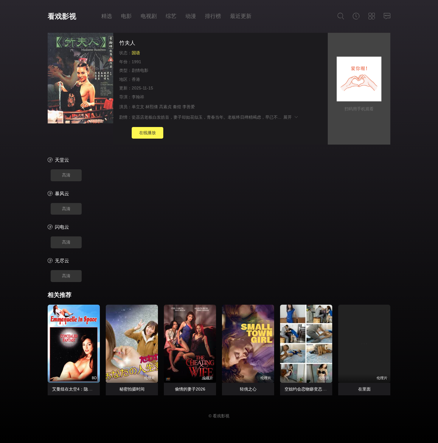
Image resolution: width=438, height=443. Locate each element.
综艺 (171, 16)
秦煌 (177, 106)
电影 (126, 16)
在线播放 (147, 132)
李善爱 (188, 106)
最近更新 (240, 16)
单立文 (138, 106)
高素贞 (165, 106)
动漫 (190, 16)
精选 (106, 16)
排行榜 (213, 16)
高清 (66, 175)
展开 (288, 117)
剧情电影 (140, 70)
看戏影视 (62, 16)
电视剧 (149, 16)
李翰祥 (138, 97)
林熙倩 (151, 106)
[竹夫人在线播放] (80, 79)
